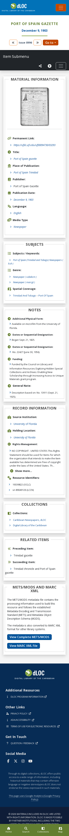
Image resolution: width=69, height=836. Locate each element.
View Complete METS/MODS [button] (29, 637)
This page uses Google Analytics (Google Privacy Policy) (34, 797)
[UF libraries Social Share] (40, 66)
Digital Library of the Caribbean (30, 525)
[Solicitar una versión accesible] (50, 66)
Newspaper (20, 226)
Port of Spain (45, 295)
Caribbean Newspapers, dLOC (29, 520)
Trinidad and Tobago (24, 295)
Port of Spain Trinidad (26, 172)
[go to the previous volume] (13, 42)
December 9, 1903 (23, 199)
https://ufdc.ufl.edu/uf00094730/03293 (34, 145)
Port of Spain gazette (25, 158)
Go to (49, 43)
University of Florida (25, 424)
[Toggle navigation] (61, 7)
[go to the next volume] (37, 42)
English (17, 213)
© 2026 (34, 819)
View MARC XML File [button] (24, 646)
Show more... (23, 471)
